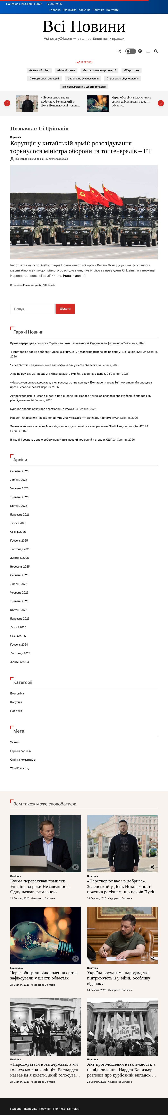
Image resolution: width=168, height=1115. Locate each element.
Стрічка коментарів (23, 759)
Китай (26, 285)
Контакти (112, 9)
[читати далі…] (74, 276)
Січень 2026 (18, 531)
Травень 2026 (19, 497)
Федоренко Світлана (31, 158)
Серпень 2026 (19, 471)
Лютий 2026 (18, 523)
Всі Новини (84, 26)
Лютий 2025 (18, 627)
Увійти (14, 742)
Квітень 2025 (18, 610)
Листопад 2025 (20, 549)
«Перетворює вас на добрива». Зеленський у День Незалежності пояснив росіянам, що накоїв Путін (76, 351)
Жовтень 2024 (19, 662)
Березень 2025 (20, 618)
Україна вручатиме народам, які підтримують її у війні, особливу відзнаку (131, 101)
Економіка (69, 9)
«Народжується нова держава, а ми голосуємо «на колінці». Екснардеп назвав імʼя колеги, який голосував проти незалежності (44, 1072)
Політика (98, 9)
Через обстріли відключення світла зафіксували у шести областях (60, 101)
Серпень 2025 (19, 575)
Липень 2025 (18, 584)
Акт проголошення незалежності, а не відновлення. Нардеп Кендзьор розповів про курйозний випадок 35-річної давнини (122, 1072)
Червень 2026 (19, 488)
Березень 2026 (20, 514)
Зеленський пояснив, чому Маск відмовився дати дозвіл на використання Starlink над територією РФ (77, 426)
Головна (55, 9)
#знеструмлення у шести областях (84, 86)
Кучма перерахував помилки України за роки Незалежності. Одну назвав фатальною (66, 343)
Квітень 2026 (18, 505)
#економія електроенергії (99, 70)
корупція (36, 285)
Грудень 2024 (19, 644)
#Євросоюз (131, 70)
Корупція (84, 9)
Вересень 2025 (20, 566)
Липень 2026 (18, 479)
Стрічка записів (20, 751)
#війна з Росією (39, 70)
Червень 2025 (19, 592)
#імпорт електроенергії (44, 78)
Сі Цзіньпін (48, 285)
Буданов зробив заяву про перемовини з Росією (42, 408)
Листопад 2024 (20, 653)
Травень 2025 (19, 601)
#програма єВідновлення (122, 78)
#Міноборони (66, 70)
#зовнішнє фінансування (83, 78)
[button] (7, 103)
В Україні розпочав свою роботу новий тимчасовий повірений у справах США (61, 439)
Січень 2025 (18, 636)
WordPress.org (19, 768)
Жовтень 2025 (19, 557)
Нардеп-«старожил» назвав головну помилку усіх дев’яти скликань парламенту (63, 417)
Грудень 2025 (19, 540)
